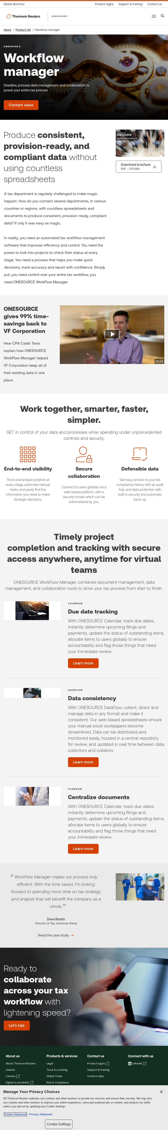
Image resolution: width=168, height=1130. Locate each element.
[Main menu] (153, 16)
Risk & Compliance (58, 1082)
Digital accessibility (17, 1082)
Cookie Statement (15, 1114)
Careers (11, 1076)
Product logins (96, 1063)
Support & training (98, 1070)
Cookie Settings (58, 1124)
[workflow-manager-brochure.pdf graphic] (140, 143)
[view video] (112, 334)
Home (7, 29)
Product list (23, 29)
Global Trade (54, 1076)
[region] (84, 1107)
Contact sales (95, 1076)
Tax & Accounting (57, 1070)
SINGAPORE (60, 16)
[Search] (162, 16)
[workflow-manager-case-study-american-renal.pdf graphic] (140, 886)
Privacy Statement (40, 1114)
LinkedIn (137, 1063)
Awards (10, 1070)
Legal (50, 1063)
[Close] (161, 1091)
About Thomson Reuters (21, 1063)
